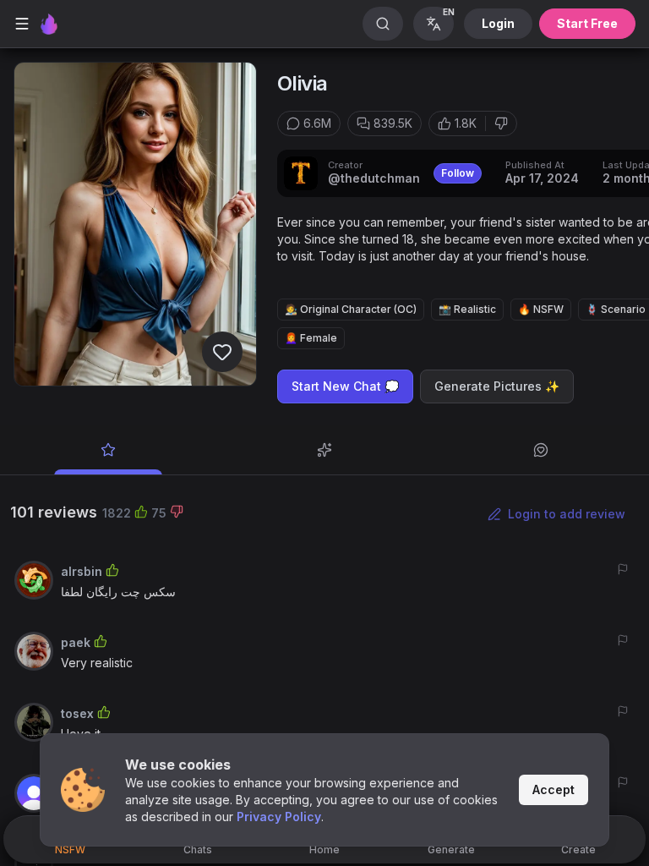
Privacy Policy (279, 816)
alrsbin (81, 571)
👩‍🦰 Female (311, 338)
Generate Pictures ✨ (496, 386)
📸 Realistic (467, 309)
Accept (553, 789)
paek (75, 642)
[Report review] (623, 569)
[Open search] (383, 24)
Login (498, 23)
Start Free (587, 23)
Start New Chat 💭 (345, 386)
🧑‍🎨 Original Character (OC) (351, 309)
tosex (77, 713)
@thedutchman (374, 178)
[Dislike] (501, 123)
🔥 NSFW (541, 309)
